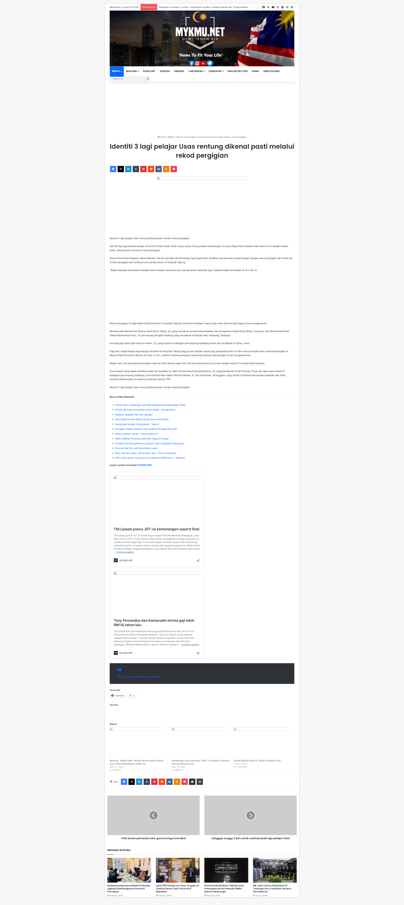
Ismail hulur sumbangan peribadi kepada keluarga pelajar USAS (150, 404)
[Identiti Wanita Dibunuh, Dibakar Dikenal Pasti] (263, 743)
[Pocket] (174, 169)
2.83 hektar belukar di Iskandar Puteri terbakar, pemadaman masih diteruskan (197, 7)
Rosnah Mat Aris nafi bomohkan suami (136, 448)
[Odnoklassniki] (166, 169)
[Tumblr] (136, 169)
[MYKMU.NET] (202, 38)
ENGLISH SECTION (237, 71)
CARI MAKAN (195, 71)
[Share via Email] (192, 782)
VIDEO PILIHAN (271, 71)
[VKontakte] (158, 169)
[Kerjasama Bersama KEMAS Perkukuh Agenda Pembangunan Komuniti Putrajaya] (129, 870)
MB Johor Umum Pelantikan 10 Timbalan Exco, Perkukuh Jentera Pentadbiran (272, 888)
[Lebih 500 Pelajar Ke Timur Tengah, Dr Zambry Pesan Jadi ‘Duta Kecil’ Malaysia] (178, 870)
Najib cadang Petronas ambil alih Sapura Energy (142, 438)
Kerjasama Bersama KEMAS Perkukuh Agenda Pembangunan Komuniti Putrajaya (128, 888)
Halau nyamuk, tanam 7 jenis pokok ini (136, 433)
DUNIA (255, 71)
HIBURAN (179, 71)
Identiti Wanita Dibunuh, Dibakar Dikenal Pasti (257, 760)
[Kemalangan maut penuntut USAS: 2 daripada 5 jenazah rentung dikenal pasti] (201, 743)
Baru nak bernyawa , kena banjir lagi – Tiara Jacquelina (145, 453)
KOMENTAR (215, 71)
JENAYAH (165, 71)
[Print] (200, 782)
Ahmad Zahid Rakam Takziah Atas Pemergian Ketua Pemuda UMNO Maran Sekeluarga (224, 888)
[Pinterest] (143, 169)
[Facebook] (113, 169)
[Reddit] (151, 169)
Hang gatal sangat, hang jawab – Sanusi (137, 424)
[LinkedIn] (128, 169)
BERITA (116, 71)
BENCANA (131, 71)
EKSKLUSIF (149, 71)
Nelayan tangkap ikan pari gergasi (134, 414)
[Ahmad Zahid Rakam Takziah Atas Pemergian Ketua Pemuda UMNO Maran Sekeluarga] (226, 870)
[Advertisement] (202, 108)
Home (163, 137)
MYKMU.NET (145, 465)
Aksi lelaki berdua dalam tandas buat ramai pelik (142, 419)
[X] (121, 169)
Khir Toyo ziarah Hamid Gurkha (139, 677)
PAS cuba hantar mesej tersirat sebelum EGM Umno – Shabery (150, 457)
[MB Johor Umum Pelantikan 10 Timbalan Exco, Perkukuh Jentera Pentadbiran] (275, 870)
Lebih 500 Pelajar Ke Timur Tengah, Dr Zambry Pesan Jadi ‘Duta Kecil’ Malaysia (177, 888)
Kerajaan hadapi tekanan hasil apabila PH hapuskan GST (146, 428)
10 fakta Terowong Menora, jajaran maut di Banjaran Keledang (149, 443)
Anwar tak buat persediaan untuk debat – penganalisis (145, 409)
